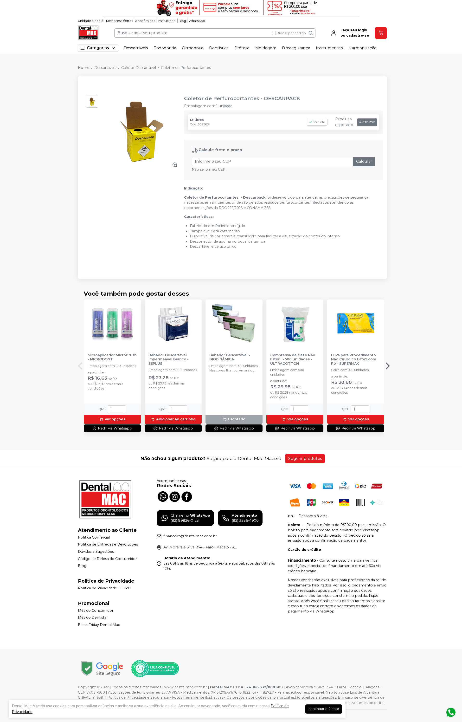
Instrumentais (329, 48)
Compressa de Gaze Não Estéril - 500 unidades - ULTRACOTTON (292, 359)
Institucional (167, 21)
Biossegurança (296, 48)
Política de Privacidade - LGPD (104, 588)
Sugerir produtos (305, 458)
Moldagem (265, 48)
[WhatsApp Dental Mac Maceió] (163, 496)
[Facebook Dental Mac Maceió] (187, 496)
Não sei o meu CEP (208, 169)
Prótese (242, 48)
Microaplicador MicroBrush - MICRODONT (112, 357)
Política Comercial (94, 537)
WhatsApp (197, 21)
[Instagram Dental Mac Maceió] (175, 496)
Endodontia (165, 48)
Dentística (219, 48)
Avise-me (367, 122)
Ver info (319, 122)
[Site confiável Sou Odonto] (155, 668)
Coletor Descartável (138, 67)
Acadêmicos (145, 21)
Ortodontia (192, 48)
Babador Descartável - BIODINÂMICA (229, 357)
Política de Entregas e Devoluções (108, 544)
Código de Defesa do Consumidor (107, 559)
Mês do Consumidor (95, 610)
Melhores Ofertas (119, 21)
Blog (182, 21)
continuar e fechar (323, 709)
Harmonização (363, 48)
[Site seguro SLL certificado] (102, 669)
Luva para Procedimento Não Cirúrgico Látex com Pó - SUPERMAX (353, 359)
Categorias (98, 48)
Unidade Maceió (90, 21)
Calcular (364, 161)
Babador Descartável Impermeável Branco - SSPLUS (168, 359)
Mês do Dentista (92, 617)
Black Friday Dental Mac (99, 625)
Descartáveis (136, 48)
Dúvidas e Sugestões (96, 551)
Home (83, 67)
